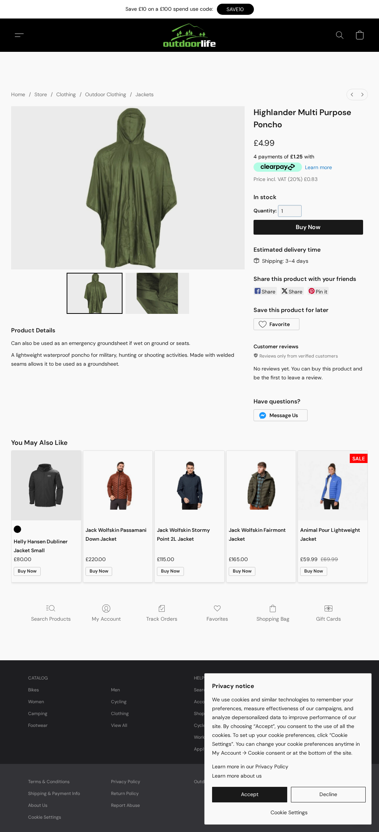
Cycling (119, 702)
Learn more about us (237, 775)
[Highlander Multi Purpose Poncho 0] (95, 293)
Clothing (66, 94)
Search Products (51, 618)
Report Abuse (125, 805)
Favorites (217, 618)
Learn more (318, 167)
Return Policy (125, 793)
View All (119, 725)
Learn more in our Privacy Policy (250, 766)
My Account (106, 618)
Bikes (33, 690)
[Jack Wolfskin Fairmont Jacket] (261, 485)
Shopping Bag (272, 618)
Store (40, 94)
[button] (235, 9)
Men (115, 690)
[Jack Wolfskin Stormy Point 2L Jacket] (189, 485)
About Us (37, 805)
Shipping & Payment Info (54, 793)
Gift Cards (328, 618)
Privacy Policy (125, 782)
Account (203, 702)
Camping (37, 714)
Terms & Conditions (49, 782)
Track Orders (161, 618)
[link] (289, 809)
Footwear (38, 725)
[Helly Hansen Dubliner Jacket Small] (46, 485)
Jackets (144, 94)
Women (36, 702)
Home (18, 94)
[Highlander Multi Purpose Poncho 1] (157, 293)
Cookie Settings (44, 817)
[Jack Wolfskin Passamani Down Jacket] (118, 485)
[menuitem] (352, 94)
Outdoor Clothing (105, 94)
